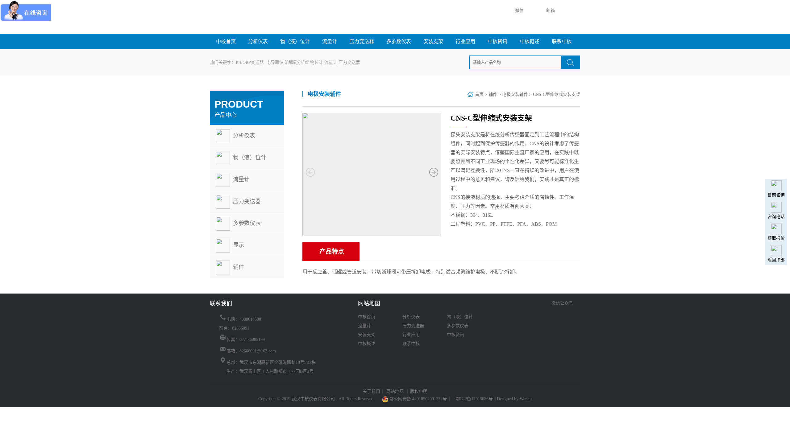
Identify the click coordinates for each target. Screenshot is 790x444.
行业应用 (465, 41)
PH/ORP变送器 (250, 62)
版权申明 (418, 391)
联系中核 (562, 41)
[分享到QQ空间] (571, 312)
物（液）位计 (295, 41)
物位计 (316, 62)
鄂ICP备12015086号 (474, 399)
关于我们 (371, 391)
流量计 (329, 41)
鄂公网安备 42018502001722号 (417, 399)
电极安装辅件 (515, 94)
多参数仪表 (398, 41)
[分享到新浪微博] (560, 312)
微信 (519, 10)
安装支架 (433, 41)
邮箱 (550, 10)
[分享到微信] (550, 312)
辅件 (493, 94)
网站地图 (395, 391)
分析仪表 (258, 41)
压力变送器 (361, 41)
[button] (433, 172)
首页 (479, 94)
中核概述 (529, 41)
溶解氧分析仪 (297, 62)
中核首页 (226, 41)
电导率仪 (275, 62)
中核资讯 (497, 41)
